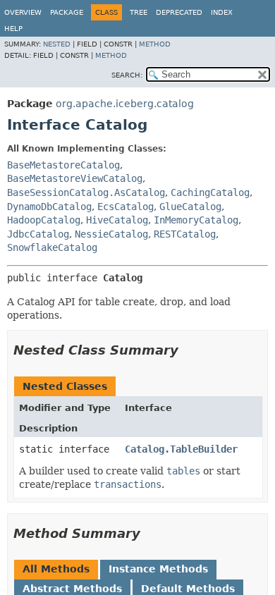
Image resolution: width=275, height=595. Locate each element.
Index (222, 12)
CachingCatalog (210, 192)
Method (155, 44)
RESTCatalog (185, 234)
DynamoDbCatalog (49, 206)
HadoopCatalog (43, 220)
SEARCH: (126, 75)
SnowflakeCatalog (52, 247)
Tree (138, 12)
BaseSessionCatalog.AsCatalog (86, 192)
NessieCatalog (111, 234)
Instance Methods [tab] (158, 569)
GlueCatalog (190, 206)
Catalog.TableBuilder (181, 449)
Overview (23, 12)
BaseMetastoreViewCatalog (74, 178)
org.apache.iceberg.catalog (125, 103)
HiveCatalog (117, 220)
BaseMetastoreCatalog (63, 165)
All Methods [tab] (56, 569)
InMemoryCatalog (196, 220)
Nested (57, 44)
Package (66, 12)
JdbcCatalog (38, 234)
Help (13, 28)
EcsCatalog (125, 206)
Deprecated (179, 12)
